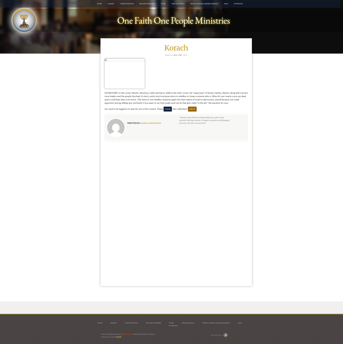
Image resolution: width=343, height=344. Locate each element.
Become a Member (153, 323)
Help (240, 323)
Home (100, 323)
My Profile (173, 326)
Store (171, 323)
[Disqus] (176, 178)
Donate (113, 323)
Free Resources (188, 323)
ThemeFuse (127, 334)
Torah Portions (131, 323)
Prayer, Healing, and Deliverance (216, 323)
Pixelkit (119, 337)
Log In (167, 109)
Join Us (192, 109)
